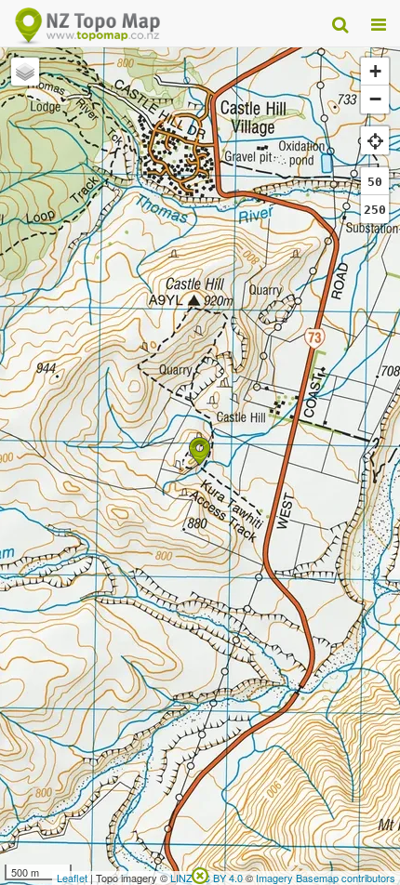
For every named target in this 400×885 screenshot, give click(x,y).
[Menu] (378, 23)
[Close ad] (200, 873)
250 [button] (375, 210)
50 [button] (374, 182)
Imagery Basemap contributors (325, 877)
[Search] (340, 23)
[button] (200, 451)
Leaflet (72, 877)
